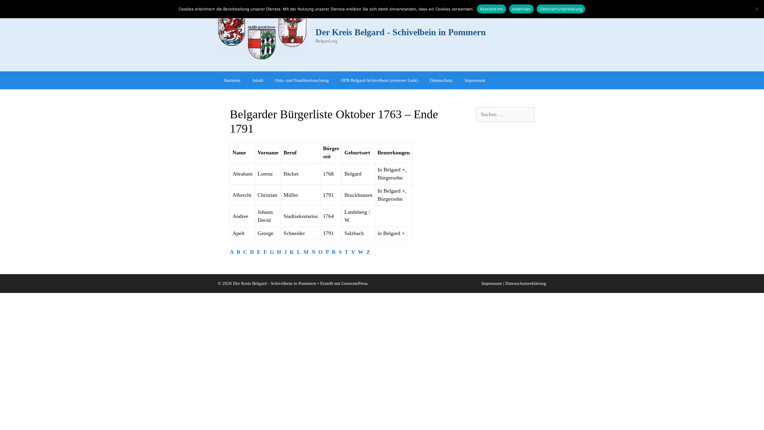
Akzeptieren (491, 9)
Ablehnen (521, 9)
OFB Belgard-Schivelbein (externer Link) (379, 80)
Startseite (232, 80)
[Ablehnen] (757, 9)
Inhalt (257, 80)
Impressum (475, 80)
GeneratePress (354, 283)
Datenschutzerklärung (525, 283)
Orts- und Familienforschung (302, 80)
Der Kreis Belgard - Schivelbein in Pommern (400, 32)
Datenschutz (441, 80)
